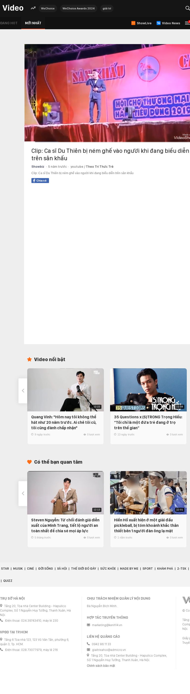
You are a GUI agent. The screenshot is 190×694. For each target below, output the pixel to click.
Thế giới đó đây (83, 568)
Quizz (7, 581)
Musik (18, 568)
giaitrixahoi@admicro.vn (109, 650)
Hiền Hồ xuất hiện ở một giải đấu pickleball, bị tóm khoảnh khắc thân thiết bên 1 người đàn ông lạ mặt (146, 525)
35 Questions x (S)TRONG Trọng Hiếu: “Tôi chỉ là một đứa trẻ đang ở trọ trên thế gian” (148, 422)
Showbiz (37, 166)
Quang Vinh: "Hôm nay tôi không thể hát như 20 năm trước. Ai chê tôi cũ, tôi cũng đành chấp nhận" (63, 422)
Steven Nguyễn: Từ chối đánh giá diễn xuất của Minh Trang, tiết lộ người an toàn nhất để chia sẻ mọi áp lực (65, 525)
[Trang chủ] (12, 8)
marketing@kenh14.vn (107, 625)
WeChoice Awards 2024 (79, 8)
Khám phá (165, 568)
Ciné (30, 568)
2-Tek (181, 568)
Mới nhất (33, 23)
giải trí (107, 8)
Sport (147, 568)
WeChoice (48, 8)
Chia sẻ (41, 180)
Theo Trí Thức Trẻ (100, 166)
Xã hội (62, 568)
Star (5, 568)
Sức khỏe (108, 568)
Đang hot (9, 23)
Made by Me (129, 568)
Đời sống (45, 568)
